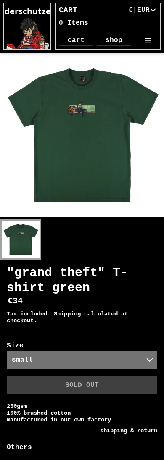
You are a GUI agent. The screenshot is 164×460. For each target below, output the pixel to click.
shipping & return (128, 430)
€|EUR (139, 10)
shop (114, 40)
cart (76, 40)
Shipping (67, 313)
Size (15, 346)
